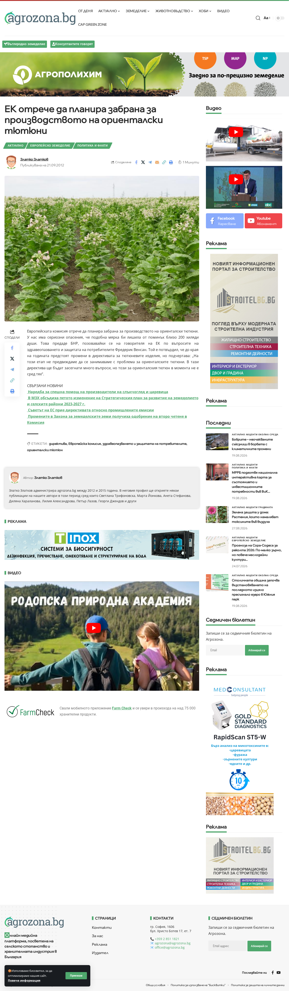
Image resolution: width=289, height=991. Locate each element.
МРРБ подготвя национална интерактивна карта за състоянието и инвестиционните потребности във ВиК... (254, 481)
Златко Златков (34, 159)
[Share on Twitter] (143, 162)
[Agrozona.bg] (40, 18)
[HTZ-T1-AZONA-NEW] (43, 922)
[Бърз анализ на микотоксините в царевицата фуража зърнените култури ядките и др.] (240, 747)
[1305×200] (102, 544)
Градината (265, 507)
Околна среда (268, 434)
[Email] (157, 162)
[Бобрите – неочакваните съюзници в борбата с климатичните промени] (217, 441)
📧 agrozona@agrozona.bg (170, 943)
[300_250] (240, 865)
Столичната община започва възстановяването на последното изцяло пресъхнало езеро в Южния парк (256, 589)
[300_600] (244, 321)
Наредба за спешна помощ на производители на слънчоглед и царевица (97, 391)
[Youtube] (263, 220)
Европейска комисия (84, 444)
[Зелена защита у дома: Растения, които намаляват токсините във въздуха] (217, 514)
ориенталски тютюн (45, 450)
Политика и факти (92, 145)
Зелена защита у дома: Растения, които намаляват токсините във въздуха (255, 517)
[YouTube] (278, 973)
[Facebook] (225, 220)
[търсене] (258, 18)
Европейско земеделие (50, 145)
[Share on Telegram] (150, 162)
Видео (213, 108)
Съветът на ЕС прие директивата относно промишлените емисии (90, 410)
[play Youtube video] (236, 131)
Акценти (252, 434)
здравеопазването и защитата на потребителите (144, 444)
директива (58, 444)
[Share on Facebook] (136, 162)
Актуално (15, 145)
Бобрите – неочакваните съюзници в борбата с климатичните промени (252, 444)
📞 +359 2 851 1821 (164, 939)
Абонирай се (256, 650)
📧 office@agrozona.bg (167, 947)
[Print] (171, 162)
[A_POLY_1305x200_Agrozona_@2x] (144, 73)
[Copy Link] (164, 162)
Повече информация (24, 980)
